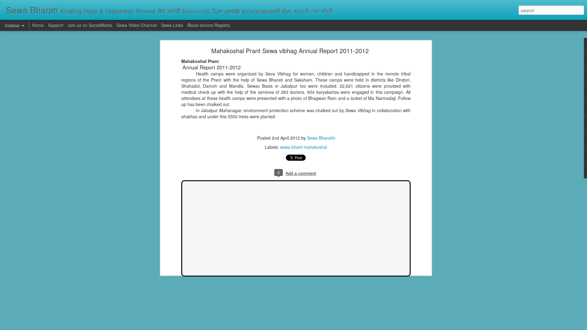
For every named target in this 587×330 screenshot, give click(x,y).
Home (38, 25)
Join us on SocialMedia (90, 25)
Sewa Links (172, 25)
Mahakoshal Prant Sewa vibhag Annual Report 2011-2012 (290, 50)
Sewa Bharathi (321, 138)
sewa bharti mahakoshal (303, 147)
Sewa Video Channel (136, 25)
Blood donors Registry (208, 25)
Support (55, 25)
